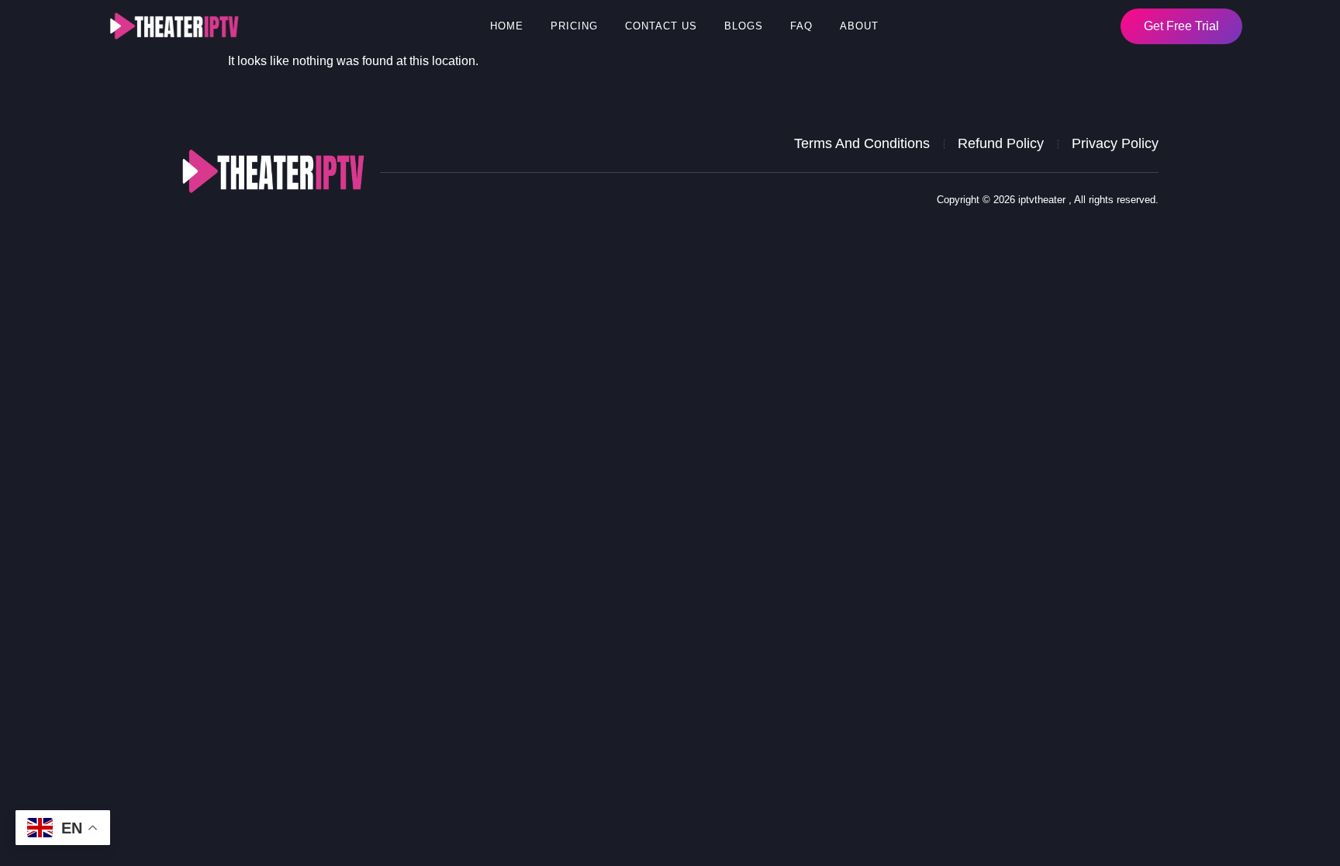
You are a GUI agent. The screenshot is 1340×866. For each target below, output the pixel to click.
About (859, 26)
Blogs (743, 26)
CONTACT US (661, 26)
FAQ (801, 26)
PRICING (574, 26)
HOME (506, 26)
